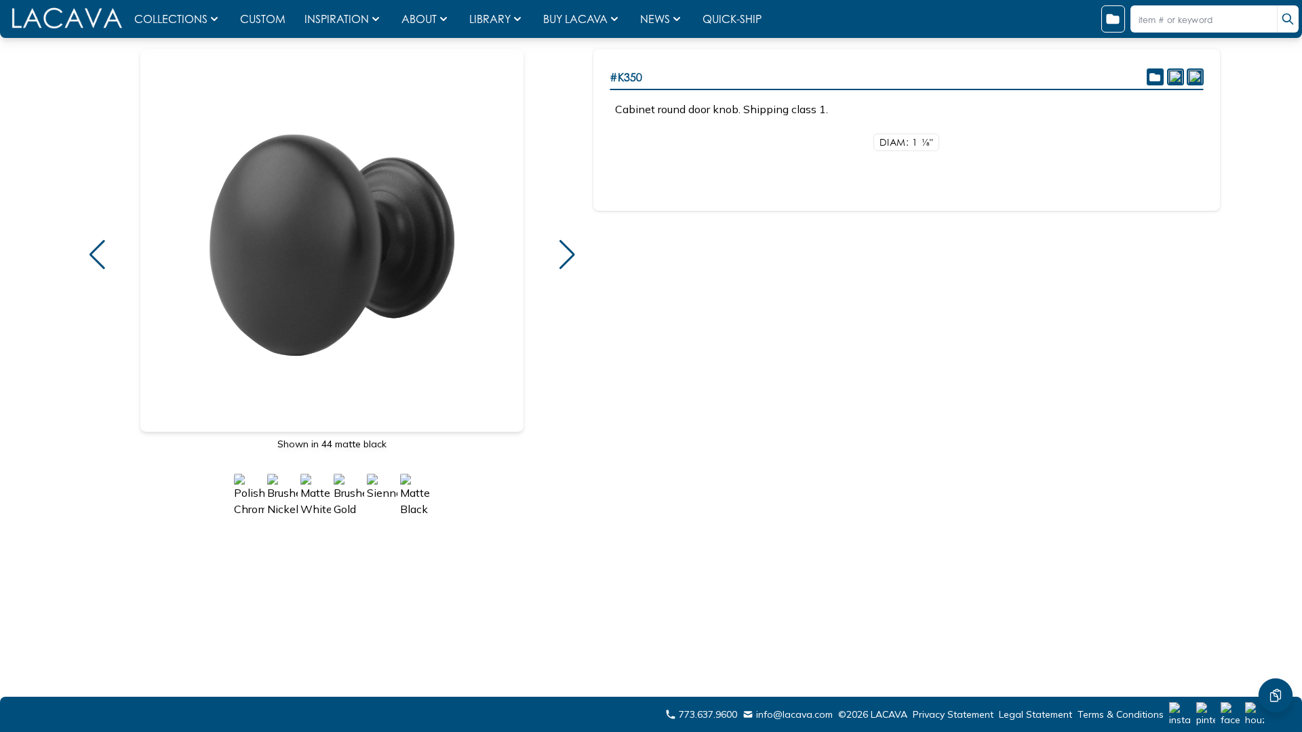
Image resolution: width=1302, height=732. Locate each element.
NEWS (655, 19)
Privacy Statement (953, 714)
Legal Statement (1035, 714)
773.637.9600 (708, 714)
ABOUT (419, 19)
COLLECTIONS (171, 19)
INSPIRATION (336, 19)
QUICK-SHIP (732, 19)
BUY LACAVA (575, 19)
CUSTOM (264, 19)
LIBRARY (490, 19)
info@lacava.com (794, 714)
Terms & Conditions (1121, 714)
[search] (1288, 19)
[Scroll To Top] (1276, 655)
